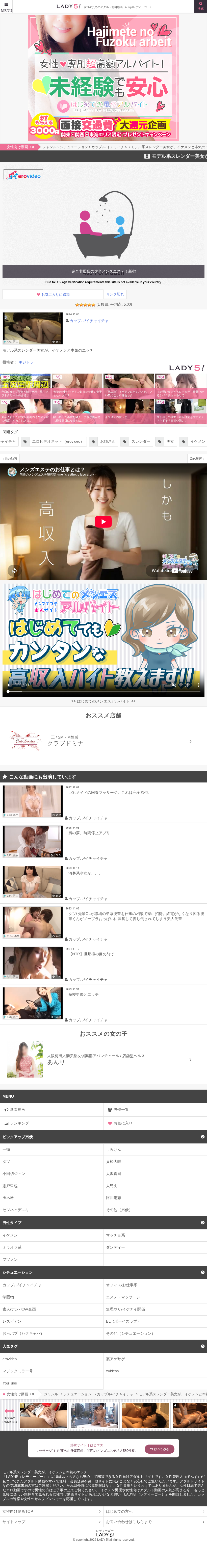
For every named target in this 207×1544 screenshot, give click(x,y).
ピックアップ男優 (18, 1137)
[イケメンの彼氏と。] (129, 412)
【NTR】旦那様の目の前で (91, 954)
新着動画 (17, 1109)
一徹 (6, 1149)
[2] (81, 305)
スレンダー (107, 441)
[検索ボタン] (200, 6)
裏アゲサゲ (115, 1359)
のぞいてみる (159, 1449)
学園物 (8, 1297)
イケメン (10, 1235)
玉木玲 (8, 1197)
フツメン (10, 1259)
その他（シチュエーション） (130, 1333)
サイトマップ (14, 1522)
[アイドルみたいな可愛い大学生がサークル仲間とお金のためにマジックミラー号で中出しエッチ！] (94, 1415)
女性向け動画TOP (18, 1511)
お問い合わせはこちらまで (128, 1522)
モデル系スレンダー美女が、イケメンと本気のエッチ (45, 1472)
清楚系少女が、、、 (85, 873)
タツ (6, 1161)
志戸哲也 (10, 1186)
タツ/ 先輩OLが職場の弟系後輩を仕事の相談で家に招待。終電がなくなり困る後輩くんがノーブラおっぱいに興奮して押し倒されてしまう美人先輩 (136, 916)
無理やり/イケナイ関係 (125, 1309)
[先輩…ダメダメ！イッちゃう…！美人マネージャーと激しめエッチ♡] (43, 1415)
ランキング (19, 1123)
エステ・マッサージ (123, 1297)
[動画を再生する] (33, 328)
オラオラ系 (12, 1247)
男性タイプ (12, 1222)
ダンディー (115, 1247)
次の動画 (196, 458)
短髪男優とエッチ (83, 994)
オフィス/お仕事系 (121, 1285)
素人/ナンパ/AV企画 (19, 1309)
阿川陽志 (113, 1197)
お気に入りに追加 (55, 295)
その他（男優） (119, 1210)
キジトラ (26, 362)
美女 (137, 441)
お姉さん (74, 441)
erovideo (10, 1359)
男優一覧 (121, 1109)
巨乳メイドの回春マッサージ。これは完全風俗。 (110, 792)
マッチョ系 (115, 1235)
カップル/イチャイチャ (22, 1285)
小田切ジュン (14, 1173)
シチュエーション (18, 1272)
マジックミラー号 (18, 1371)
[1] (77, 305)
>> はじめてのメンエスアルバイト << (103, 701)
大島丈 (111, 1186)
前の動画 (11, 458)
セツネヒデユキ (16, 1210)
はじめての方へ (119, 1511)
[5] (93, 305)
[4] (89, 305)
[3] (85, 305)
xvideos (112, 1371)
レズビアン (12, 1321)
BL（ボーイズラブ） (123, 1321)
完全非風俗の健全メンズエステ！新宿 (103, 271)
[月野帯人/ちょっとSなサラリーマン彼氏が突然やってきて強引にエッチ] (145, 1415)
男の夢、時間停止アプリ (89, 833)
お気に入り (123, 1123)
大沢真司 (113, 1173)
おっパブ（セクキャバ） (23, 1333)
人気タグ (10, 1346)
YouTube (10, 1383)
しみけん (113, 1149)
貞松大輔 (113, 1161)
